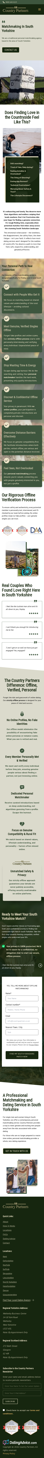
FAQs (5, 1234)
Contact (6, 1242)
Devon (6, 1290)
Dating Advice (9, 1238)
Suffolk (6, 1269)
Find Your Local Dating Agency (17, 1300)
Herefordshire (9, 1286)
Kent (5, 1256)
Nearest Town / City (14, 1027)
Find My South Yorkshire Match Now (22, 1055)
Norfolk (6, 1265)
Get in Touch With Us (17, 1151)
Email (8, 1016)
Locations (7, 1230)
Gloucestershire (10, 1294)
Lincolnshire (8, 1277)
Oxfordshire (8, 1260)
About (11, 20)
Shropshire (7, 1273)
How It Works (9, 1226)
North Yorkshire (10, 1282)
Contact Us (11, 50)
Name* (8, 993)
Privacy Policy (33, 1045)
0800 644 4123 (11, 2)
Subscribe (10, 1401)
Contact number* (13, 1004)
